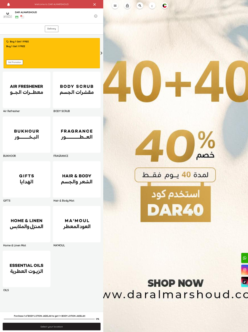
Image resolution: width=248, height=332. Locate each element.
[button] (51, 16)
